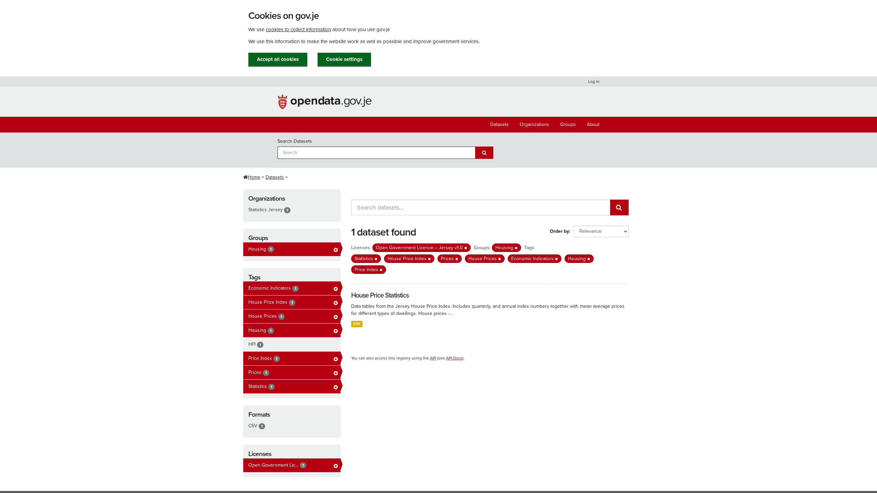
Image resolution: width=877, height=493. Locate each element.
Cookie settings (344, 59)
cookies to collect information (298, 29)
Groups (568, 124)
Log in (594, 81)
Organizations (534, 124)
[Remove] (465, 248)
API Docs (454, 358)
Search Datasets (294, 141)
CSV (356, 323)
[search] (619, 207)
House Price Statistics (380, 295)
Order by (559, 231)
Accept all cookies (278, 59)
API (433, 358)
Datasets (499, 124)
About (593, 124)
